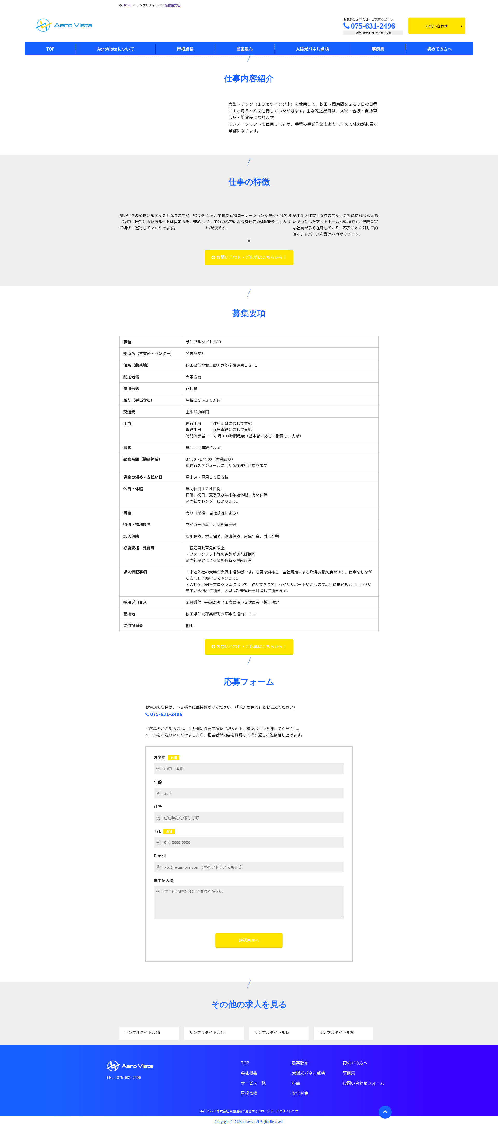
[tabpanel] (162, 221)
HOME (127, 5)
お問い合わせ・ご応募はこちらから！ (251, 257)
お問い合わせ (437, 25)
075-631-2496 (373, 26)
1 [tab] (249, 241)
